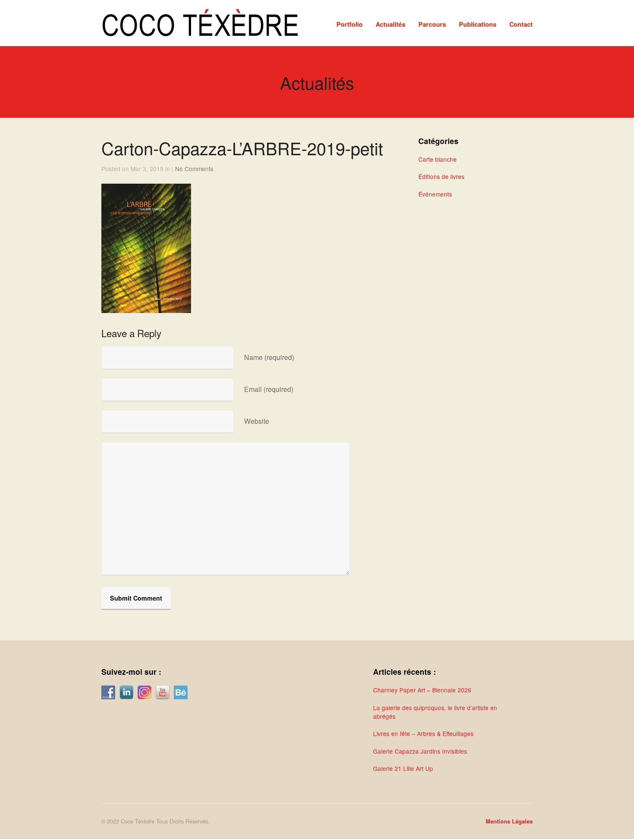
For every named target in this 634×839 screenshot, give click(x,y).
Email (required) (268, 389)
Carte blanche (437, 159)
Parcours (432, 24)
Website (256, 421)
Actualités (390, 24)
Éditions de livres (441, 176)
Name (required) (269, 357)
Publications (477, 24)
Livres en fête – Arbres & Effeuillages (423, 733)
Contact (521, 24)
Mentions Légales (509, 821)
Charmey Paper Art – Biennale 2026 (422, 690)
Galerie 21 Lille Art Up (403, 768)
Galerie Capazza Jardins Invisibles (420, 751)
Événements (435, 194)
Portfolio (349, 24)
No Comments (194, 168)
